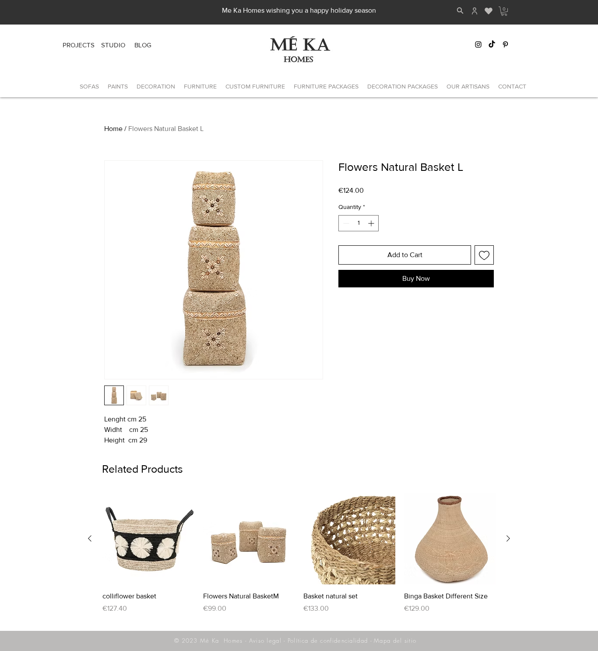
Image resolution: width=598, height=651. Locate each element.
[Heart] (488, 11)
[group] (299, 558)
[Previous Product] (89, 538)
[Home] (474, 11)
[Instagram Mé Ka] (478, 44)
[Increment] (371, 223)
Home (113, 128)
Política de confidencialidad (328, 640)
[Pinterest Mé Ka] (505, 44)
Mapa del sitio (395, 640)
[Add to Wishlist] (484, 255)
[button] (504, 11)
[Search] (460, 10)
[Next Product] (508, 538)
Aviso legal (265, 640)
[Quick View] (148, 539)
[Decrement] (345, 223)
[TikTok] (492, 44)
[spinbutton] (358, 223)
